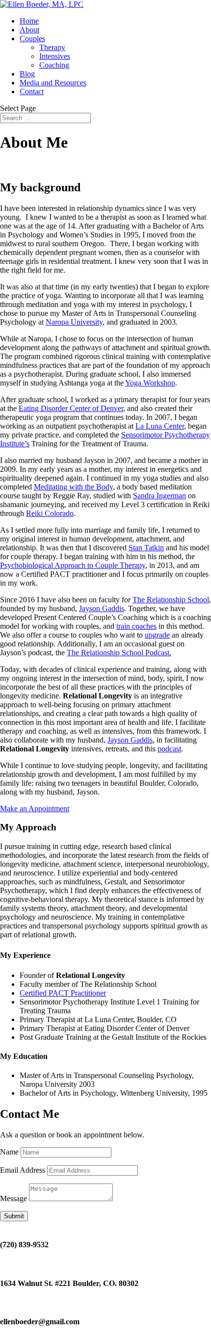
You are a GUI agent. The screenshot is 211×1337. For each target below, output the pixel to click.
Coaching (54, 65)
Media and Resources (53, 82)
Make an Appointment (34, 808)
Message (13, 1198)
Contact (32, 91)
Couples (32, 38)
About (29, 30)
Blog (27, 74)
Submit (14, 1216)
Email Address (22, 1170)
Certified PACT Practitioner (63, 993)
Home (29, 21)
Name (9, 1152)
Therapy (52, 47)
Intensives (54, 56)
